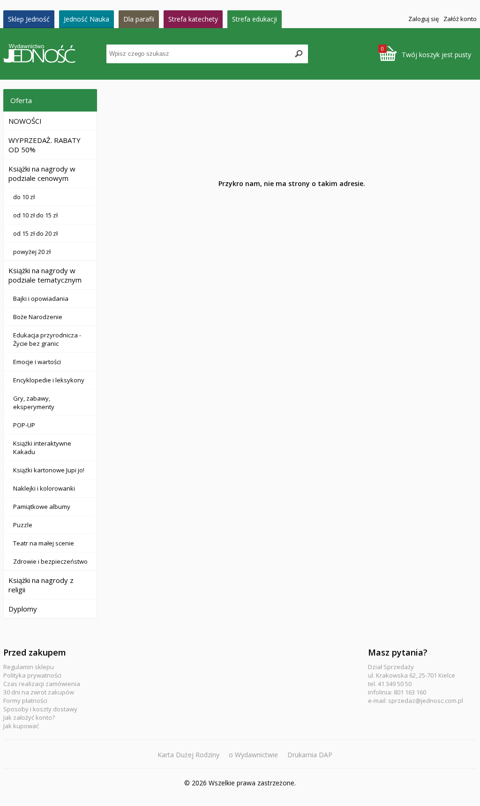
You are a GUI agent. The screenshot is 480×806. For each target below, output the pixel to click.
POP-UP (24, 425)
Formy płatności (25, 700)
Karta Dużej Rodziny (188, 754)
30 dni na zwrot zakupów (38, 692)
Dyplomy (22, 608)
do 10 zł (24, 197)
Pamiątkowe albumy (41, 506)
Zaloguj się (423, 19)
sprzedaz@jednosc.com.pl (425, 700)
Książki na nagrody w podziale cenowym (41, 173)
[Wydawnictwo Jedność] (54, 54)
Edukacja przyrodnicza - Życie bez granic (47, 339)
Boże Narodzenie (37, 317)
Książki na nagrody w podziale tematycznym (45, 275)
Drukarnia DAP (309, 754)
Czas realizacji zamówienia (41, 683)
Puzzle (22, 525)
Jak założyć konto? (29, 717)
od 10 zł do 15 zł (35, 215)
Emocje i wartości (37, 362)
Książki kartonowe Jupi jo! (48, 470)
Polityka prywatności (32, 675)
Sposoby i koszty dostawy (40, 709)
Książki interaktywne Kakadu (42, 447)
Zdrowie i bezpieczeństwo (50, 561)
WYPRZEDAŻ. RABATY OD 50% (44, 144)
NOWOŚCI (25, 121)
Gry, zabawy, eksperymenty (33, 402)
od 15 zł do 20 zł (35, 233)
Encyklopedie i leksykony (48, 380)
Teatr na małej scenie (43, 543)
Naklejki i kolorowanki (44, 488)
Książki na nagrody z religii (41, 584)
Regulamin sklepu (28, 667)
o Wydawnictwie (253, 754)
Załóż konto (460, 19)
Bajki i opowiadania (40, 298)
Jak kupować (21, 726)
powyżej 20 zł (32, 251)
